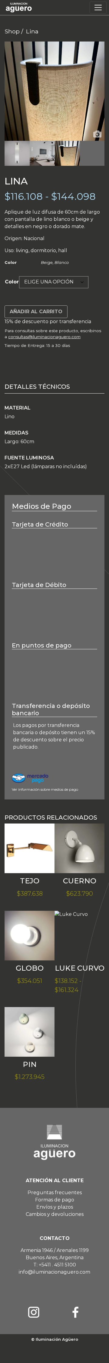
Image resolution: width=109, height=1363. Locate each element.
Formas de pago (54, 1200)
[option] (54, 91)
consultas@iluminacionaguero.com (44, 336)
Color (12, 282)
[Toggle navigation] (98, 8)
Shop (12, 31)
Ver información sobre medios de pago (45, 789)
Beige (47, 262)
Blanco (61, 262)
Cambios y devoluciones (55, 1214)
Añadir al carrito (36, 311)
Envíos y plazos (54, 1207)
